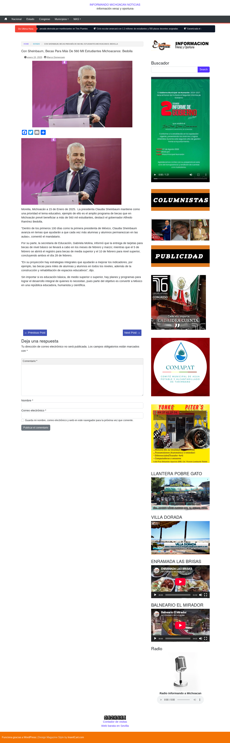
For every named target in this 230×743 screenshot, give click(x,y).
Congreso (44, 19)
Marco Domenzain (56, 57)
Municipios (61, 19)
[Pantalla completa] (205, 594)
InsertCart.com (76, 737)
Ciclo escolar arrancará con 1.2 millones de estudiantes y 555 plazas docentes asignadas (106, 29)
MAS (76, 19)
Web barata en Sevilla (115, 725)
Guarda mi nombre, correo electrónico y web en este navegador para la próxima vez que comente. (79, 420)
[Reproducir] (155, 594)
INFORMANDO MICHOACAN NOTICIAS (115, 4)
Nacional (17, 19)
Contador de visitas (115, 721)
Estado (30, 19)
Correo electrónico (33, 410)
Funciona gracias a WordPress (19, 737)
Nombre (27, 400)
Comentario (30, 361)
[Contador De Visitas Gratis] (115, 717)
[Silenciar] (200, 594)
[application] (180, 581)
